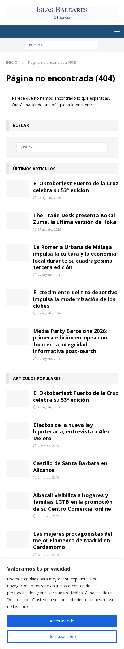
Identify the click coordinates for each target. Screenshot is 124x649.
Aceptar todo (62, 621)
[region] (62, 604)
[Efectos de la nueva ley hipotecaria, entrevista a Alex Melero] (17, 430)
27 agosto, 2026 (49, 229)
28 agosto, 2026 (49, 197)
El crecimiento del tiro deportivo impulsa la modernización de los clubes (75, 299)
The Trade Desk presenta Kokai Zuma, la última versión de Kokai (75, 218)
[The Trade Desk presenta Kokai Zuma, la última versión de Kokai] (17, 220)
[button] (116, 31)
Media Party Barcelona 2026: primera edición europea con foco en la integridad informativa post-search (70, 340)
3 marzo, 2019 (48, 516)
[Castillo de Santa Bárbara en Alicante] (17, 468)
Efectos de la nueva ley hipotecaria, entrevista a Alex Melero (71, 431)
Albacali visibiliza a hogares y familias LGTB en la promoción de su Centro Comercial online (72, 502)
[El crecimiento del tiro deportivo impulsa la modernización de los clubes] (17, 297)
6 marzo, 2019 (48, 554)
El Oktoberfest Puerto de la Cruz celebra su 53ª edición (75, 186)
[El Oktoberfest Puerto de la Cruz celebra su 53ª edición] (17, 188)
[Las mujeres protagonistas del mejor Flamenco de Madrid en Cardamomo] (17, 539)
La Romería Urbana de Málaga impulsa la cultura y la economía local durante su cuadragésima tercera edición (74, 257)
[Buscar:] (62, 44)
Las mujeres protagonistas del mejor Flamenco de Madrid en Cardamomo (72, 540)
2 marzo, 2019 (48, 446)
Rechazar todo (62, 636)
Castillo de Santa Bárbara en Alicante (70, 466)
